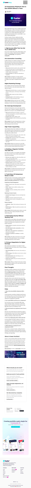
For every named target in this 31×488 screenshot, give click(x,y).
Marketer (21, 469)
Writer (21, 470)
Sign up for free (8, 348)
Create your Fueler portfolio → (12, 380)
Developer (22, 473)
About (4, 470)
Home (4, 469)
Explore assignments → (11, 389)
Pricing (4, 473)
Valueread (14, 469)
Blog (3, 474)
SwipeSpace (14, 470)
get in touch (18, 348)
